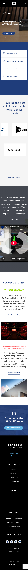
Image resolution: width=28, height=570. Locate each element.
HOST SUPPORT (14, 561)
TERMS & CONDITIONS (14, 555)
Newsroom (14, 478)
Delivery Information (14, 518)
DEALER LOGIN (14, 552)
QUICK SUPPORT (14, 564)
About (14, 500)
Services (14, 496)
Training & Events (14, 482)
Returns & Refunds (14, 522)
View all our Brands (14, 177)
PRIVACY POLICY (14, 558)
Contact (14, 504)
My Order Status (14, 526)
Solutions (14, 474)
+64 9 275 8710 (14, 453)
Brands (14, 470)
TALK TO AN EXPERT (13, 428)
